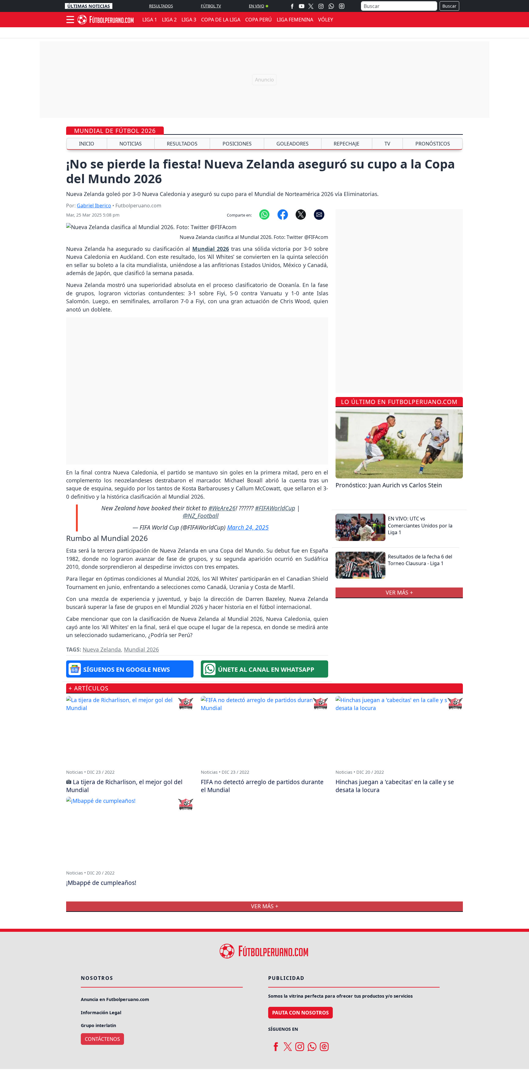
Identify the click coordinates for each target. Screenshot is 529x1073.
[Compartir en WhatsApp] (264, 214)
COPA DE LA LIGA (220, 19)
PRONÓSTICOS (432, 143)
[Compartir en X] (300, 214)
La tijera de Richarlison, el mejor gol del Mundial (124, 786)
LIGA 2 (169, 19)
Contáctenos (102, 1039)
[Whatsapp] (331, 6)
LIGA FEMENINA (295, 19)
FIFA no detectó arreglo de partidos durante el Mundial (262, 786)
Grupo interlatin (98, 1025)
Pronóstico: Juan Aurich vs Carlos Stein (389, 485)
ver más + (399, 592)
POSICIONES (237, 143)
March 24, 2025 (248, 527)
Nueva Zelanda (102, 649)
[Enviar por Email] (319, 214)
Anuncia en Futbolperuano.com (115, 999)
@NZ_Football (201, 516)
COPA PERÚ (258, 19)
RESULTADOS (161, 6)
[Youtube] (301, 6)
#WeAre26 (222, 508)
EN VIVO (256, 6)
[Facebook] (292, 6)
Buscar (449, 6)
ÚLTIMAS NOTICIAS (88, 6)
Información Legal (101, 1012)
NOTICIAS (130, 143)
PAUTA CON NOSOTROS (300, 1012)
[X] (310, 6)
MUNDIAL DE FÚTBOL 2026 (115, 131)
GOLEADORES (292, 143)
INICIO (86, 143)
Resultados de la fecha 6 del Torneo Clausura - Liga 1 (420, 560)
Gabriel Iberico (94, 205)
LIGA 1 (149, 19)
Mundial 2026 (141, 649)
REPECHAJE (346, 143)
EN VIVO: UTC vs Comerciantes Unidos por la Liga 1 (420, 525)
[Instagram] (321, 6)
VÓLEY (325, 19)
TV (387, 143)
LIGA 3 (189, 19)
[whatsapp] (312, 1044)
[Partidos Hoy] (341, 6)
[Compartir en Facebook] (282, 214)
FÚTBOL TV (211, 6)
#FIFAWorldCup (275, 508)
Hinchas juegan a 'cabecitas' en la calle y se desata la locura (395, 786)
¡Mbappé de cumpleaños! (101, 882)
